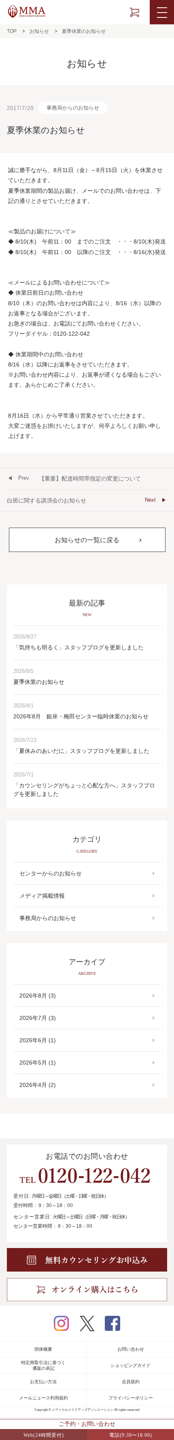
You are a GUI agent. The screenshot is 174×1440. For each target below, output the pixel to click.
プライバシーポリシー (130, 1397)
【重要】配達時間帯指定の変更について (79, 478)
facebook (112, 1323)
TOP (12, 31)
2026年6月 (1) (37, 1040)
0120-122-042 (85, 1175)
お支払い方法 (43, 1381)
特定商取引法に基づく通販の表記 (43, 1365)
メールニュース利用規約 (43, 1397)
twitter (87, 1323)
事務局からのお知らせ (73, 108)
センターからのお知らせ (50, 873)
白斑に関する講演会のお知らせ (81, 500)
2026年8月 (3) (37, 995)
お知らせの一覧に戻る (87, 540)
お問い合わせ (130, 1349)
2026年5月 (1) (37, 1062)
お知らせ (39, 31)
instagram (61, 1323)
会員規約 (131, 1381)
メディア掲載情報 (42, 895)
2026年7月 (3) (37, 1018)
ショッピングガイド (130, 1365)
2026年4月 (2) (37, 1085)
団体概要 (43, 1349)
